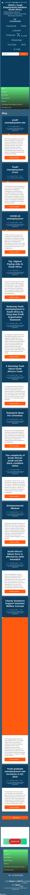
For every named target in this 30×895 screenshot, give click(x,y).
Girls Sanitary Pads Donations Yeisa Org (12, 104)
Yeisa (21, 176)
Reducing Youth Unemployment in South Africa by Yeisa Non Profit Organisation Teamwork (15, 313)
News (11, 128)
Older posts (16, 817)
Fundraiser (4, 91)
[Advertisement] (15, 70)
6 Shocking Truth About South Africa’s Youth (15, 369)
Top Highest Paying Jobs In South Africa (15, 264)
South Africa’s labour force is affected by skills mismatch (15, 555)
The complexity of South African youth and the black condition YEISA (15, 460)
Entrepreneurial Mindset (15, 507)
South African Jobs (6, 107)
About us (4, 101)
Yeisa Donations (6, 98)
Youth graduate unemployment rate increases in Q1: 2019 (15, 773)
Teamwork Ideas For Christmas (15, 414)
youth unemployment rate (15, 121)
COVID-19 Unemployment (15, 217)
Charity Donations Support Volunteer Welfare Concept (15, 603)
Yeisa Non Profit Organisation (13, 129)
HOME (3, 88)
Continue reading (17, 157)
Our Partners (5, 95)
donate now (15, 841)
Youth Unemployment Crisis (15, 169)
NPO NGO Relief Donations (18, 128)
